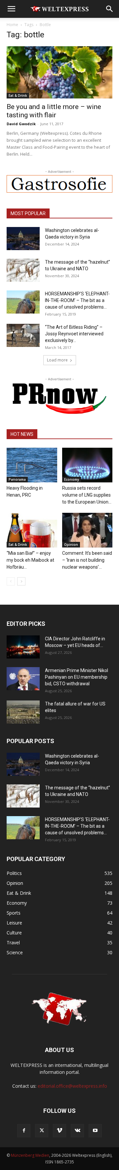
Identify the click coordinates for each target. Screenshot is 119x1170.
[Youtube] (95, 1130)
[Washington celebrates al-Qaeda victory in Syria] (23, 238)
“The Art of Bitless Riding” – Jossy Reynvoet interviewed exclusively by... (74, 333)
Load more (57, 360)
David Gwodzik (21, 123)
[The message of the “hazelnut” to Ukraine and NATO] (23, 270)
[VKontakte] (77, 1130)
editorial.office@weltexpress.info (72, 1086)
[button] (11, 9)
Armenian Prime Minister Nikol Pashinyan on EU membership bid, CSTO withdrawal (76, 677)
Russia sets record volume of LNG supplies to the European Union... (86, 495)
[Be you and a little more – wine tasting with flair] (59, 72)
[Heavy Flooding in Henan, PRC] (32, 465)
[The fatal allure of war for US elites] (23, 712)
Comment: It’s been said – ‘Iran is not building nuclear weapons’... (87, 560)
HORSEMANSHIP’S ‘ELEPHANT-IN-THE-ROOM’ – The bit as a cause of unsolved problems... (77, 300)
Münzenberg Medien (30, 1155)
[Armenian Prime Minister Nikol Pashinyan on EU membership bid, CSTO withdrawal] (23, 678)
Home (12, 24)
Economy (71, 479)
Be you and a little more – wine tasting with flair (54, 111)
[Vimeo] (59, 1130)
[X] (41, 1130)
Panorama (17, 479)
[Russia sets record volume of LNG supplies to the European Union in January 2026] (87, 465)
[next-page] (21, 581)
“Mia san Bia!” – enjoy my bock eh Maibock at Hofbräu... (30, 560)
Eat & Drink (18, 95)
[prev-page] (11, 581)
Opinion (71, 544)
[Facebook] (23, 1130)
